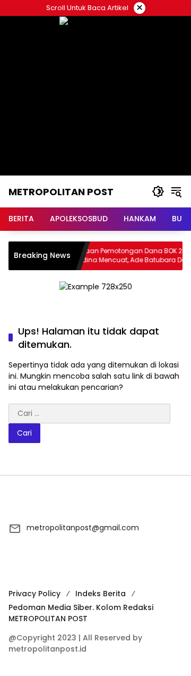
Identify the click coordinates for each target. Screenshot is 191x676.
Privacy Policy (34, 593)
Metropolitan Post (61, 191)
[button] (158, 191)
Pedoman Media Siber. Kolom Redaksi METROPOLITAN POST (80, 613)
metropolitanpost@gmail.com (83, 527)
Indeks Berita (100, 593)
